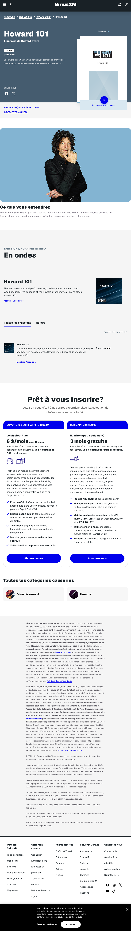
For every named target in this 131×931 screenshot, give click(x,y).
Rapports (84, 892)
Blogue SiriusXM (88, 880)
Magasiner (12, 890)
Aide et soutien (112, 869)
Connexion (36, 854)
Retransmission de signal (40, 893)
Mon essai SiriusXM (12, 863)
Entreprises (61, 857)
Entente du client (63, 652)
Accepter (70, 924)
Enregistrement (39, 860)
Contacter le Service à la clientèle (110, 857)
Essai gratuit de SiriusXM (15, 881)
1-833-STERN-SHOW (16, 112)
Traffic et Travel (64, 851)
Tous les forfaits (15, 854)
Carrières (84, 875)
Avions (59, 869)
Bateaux (60, 863)
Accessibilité (86, 886)
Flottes (59, 875)
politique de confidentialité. (70, 917)
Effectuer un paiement (37, 869)
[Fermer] (127, 909)
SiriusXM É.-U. (111, 875)
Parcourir (9, 17)
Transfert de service (37, 881)
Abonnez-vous (33, 558)
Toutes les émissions (17, 322)
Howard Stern (43, 17)
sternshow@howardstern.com (21, 107)
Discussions (25, 17)
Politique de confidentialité (59, 681)
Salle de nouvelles (85, 866)
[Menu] (4, 4)
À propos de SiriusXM (86, 854)
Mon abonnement (16, 872)
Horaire (41, 322)
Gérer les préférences (47, 924)
